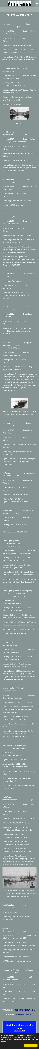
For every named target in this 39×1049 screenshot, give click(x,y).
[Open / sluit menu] (37, 3)
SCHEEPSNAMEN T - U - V (25, 1010)
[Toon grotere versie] (19, 113)
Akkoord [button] (31, 1046)
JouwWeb (19, 1030)
